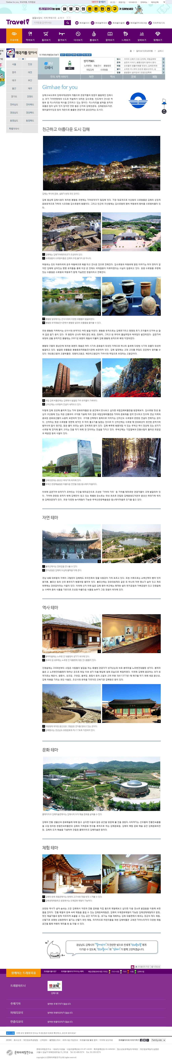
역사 (112, 76)
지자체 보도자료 (106, 1040)
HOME (9, 1040)
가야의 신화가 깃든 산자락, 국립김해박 (140, 59)
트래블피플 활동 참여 (88, 1040)
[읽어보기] (110, 35)
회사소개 (17, 1040)
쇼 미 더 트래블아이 (41, 18)
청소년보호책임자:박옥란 (127, 1049)
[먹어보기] (30, 35)
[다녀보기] (78, 35)
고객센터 (43, 1040)
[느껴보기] (126, 35)
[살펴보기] (142, 35)
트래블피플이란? (50, 971)
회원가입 (122, 2)
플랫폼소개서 (54, 1040)
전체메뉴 (143, 2)
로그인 (112, 2)
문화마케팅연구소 (43, 1049)
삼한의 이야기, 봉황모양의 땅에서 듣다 (140, 62)
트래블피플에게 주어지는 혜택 (72, 971)
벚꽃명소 (61, 18)
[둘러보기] (46, 35)
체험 (154, 76)
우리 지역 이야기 (59, 76)
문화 (133, 76)
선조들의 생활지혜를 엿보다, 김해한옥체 (140, 66)
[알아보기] (14, 35)
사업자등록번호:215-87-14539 (79, 1049)
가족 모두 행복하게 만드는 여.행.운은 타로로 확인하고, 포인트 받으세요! (46, 1034)
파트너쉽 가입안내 (70, 1040)
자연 (91, 76)
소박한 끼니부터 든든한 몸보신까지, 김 (140, 69)
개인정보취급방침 (30, 1040)
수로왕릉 (104, 70)
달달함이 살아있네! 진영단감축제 (138, 72)
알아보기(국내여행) (144, 51)
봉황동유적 (108, 66)
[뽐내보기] (94, 35)
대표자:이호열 (59, 1049)
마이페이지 (133, 2)
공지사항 (10, 1033)
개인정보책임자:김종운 (149, 1049)
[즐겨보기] (62, 35)
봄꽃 (53, 18)
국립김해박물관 (92, 70)
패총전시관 (98, 66)
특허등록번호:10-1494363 (104, 1049)
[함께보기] (158, 35)
